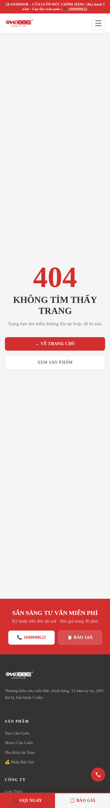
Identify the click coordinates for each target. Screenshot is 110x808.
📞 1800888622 (75, 9)
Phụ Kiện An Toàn (20, 752)
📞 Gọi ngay (27, 800)
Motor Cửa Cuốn (19, 742)
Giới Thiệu (14, 791)
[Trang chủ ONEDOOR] (19, 23)
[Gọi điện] (98, 775)
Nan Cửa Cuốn (17, 733)
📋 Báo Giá (80, 637)
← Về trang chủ (55, 343)
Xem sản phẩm (54, 362)
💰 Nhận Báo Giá (19, 762)
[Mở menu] (98, 23)
